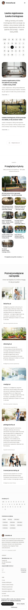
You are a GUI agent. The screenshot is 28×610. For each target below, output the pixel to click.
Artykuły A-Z (5, 498)
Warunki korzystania (7, 589)
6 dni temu (5, 525)
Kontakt (4, 593)
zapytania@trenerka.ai (7, 566)
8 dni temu (19, 525)
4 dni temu (12, 522)
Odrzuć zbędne (21, 604)
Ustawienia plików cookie (8, 591)
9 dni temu (5, 528)
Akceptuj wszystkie (7, 604)
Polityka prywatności (15, 600)
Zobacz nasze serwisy (7, 584)
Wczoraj (10, 519)
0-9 (5, 39)
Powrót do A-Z (16, 143)
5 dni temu (19, 522)
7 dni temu (12, 525)
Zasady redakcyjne (6, 582)
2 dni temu (16, 519)
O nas (3, 580)
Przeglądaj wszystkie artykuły (13, 257)
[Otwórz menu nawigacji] (24, 2)
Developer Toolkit (12, 550)
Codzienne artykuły (7, 516)
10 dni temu (12, 528)
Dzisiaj (4, 519)
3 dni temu (5, 522)
